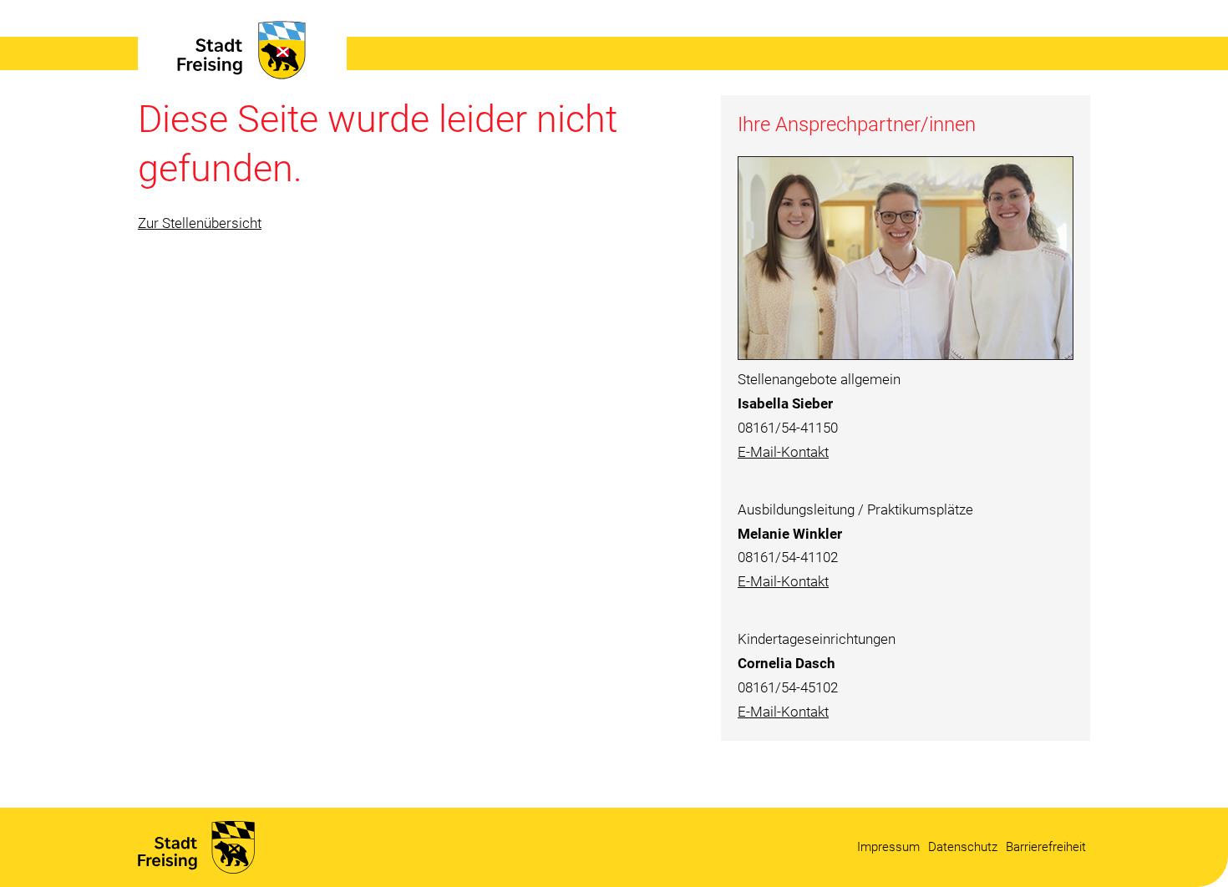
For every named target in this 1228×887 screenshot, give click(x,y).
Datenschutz (962, 846)
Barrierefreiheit (1046, 846)
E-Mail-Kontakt (783, 451)
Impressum (888, 846)
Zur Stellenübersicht (199, 223)
